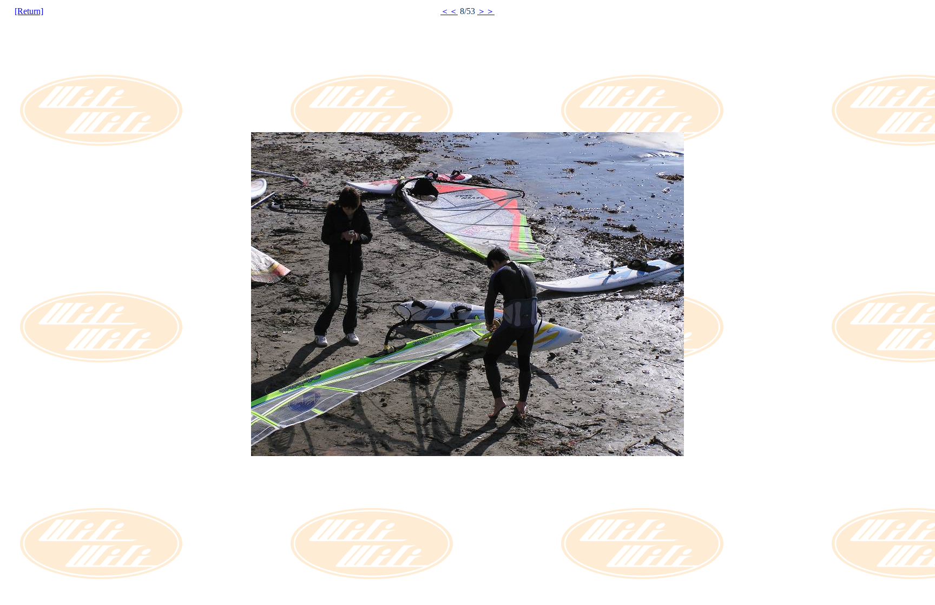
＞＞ (486, 11)
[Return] (29, 11)
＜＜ (449, 11)
